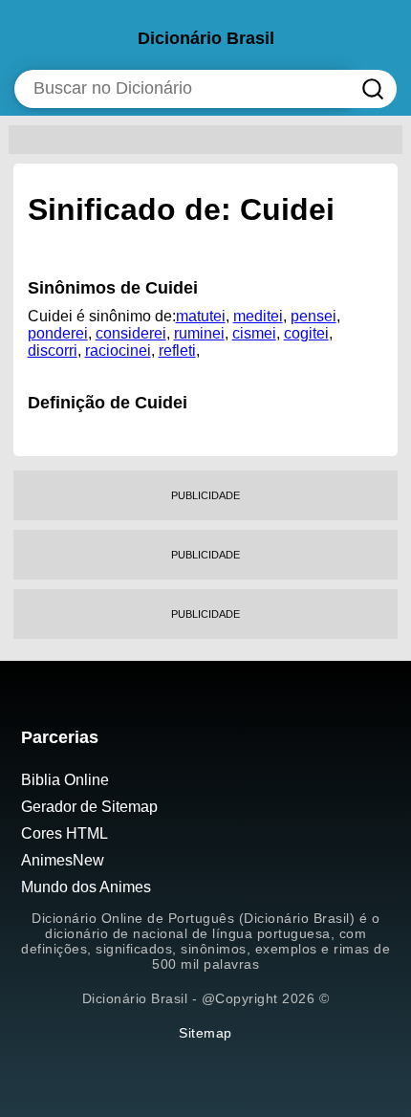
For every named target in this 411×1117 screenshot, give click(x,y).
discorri (52, 350)
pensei (313, 316)
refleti (177, 350)
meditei (258, 316)
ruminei (199, 333)
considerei (131, 333)
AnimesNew (62, 860)
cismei (254, 333)
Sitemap (205, 1032)
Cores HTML (64, 833)
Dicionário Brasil (206, 38)
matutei (201, 316)
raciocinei (118, 350)
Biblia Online (65, 780)
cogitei (306, 333)
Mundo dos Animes (86, 887)
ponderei (58, 333)
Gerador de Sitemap (89, 807)
